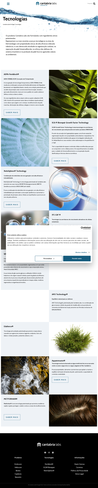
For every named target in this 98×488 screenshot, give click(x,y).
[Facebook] (45, 453)
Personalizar (47, 258)
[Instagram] (49, 453)
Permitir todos (77, 258)
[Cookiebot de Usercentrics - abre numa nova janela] (82, 228)
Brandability (67, 485)
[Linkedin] (53, 453)
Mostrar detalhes (81, 252)
